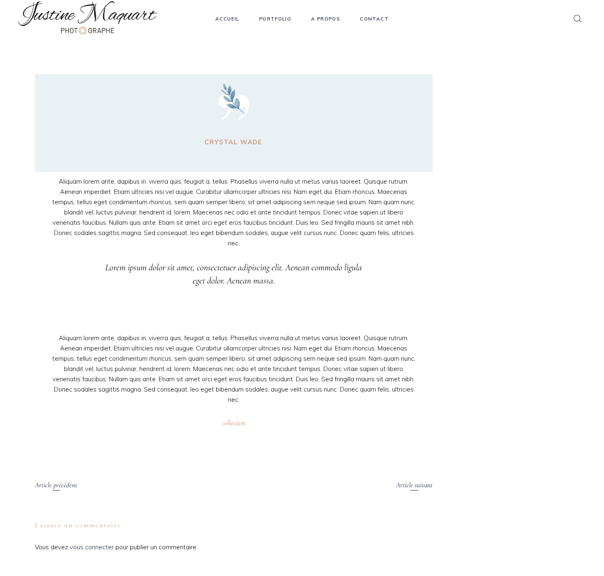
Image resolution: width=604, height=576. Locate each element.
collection (233, 423)
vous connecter (92, 547)
